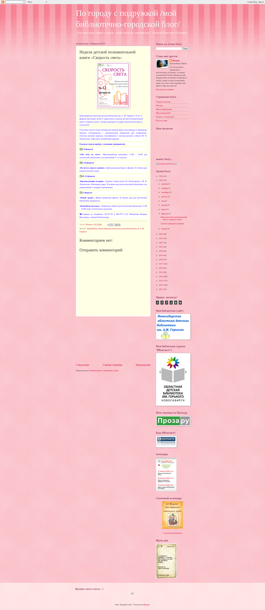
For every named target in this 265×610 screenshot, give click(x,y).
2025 (161, 180)
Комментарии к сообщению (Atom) (104, 370)
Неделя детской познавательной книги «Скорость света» (174, 218)
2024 (161, 234)
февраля (164, 213)
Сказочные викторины (172, 533)
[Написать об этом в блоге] (111, 224)
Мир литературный (164, 109)
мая (163, 201)
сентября (165, 192)
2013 (161, 280)
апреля (164, 205)
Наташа (176, 60)
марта (163, 209)
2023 (161, 238)
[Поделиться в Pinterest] (119, 224)
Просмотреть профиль (165, 89)
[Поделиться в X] (114, 224)
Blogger (147, 604)
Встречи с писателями (165, 116)
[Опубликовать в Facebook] (116, 224)
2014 (161, 276)
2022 (161, 242)
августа (164, 196)
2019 (161, 255)
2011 (161, 289)
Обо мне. (159, 105)
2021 (161, 246)
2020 (161, 251)
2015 (161, 272)
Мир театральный (163, 113)
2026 (161, 176)
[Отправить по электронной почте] (108, 224)
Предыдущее (143, 364)
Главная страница (112, 364)
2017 (161, 263)
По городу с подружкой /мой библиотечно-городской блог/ (128, 18)
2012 (161, 285)
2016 (161, 268)
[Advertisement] (113, 339)
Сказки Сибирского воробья (172, 223)
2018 (161, 259)
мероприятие (92, 228)
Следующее (82, 364)
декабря (164, 184)
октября (164, 188)
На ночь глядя (161, 120)
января (164, 228)
